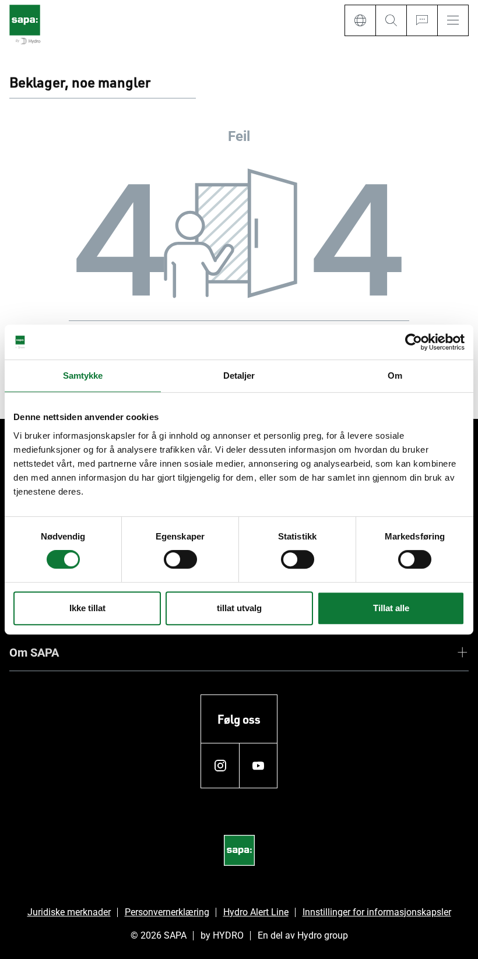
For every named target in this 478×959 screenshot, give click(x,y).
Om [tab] (395, 375)
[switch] (180, 559)
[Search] (390, 20)
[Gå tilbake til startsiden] (24, 25)
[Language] (360, 20)
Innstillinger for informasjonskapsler (377, 912)
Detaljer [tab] (239, 375)
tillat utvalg (239, 608)
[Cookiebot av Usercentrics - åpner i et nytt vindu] (414, 342)
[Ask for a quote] (421, 20)
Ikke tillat (87, 608)
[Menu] (453, 20)
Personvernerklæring (167, 912)
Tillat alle (391, 608)
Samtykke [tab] (83, 375)
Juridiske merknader (69, 912)
